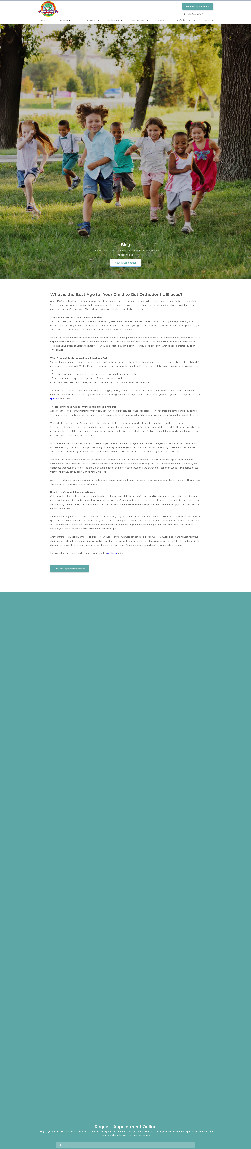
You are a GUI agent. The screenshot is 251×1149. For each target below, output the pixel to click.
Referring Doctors (186, 20)
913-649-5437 (195, 13)
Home (42, 20)
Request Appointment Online (69, 568)
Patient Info (114, 20)
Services (63, 20)
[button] (65, 20)
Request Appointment (198, 6)
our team (112, 553)
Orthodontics (89, 20)
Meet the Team (137, 20)
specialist (54, 398)
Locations (161, 20)
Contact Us (209, 20)
